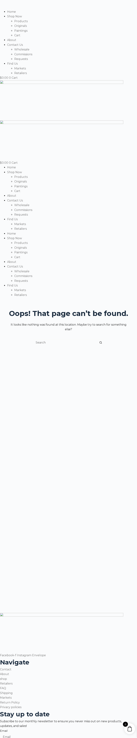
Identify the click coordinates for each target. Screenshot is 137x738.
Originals (20, 26)
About (11, 40)
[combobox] (65, 342)
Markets (20, 68)
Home (11, 11)
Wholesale (21, 49)
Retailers (20, 73)
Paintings (20, 30)
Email (3, 730)
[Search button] (100, 342)
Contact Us (15, 45)
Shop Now (14, 16)
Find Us (12, 63)
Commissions (23, 54)
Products (21, 21)
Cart (17, 35)
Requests (21, 59)
